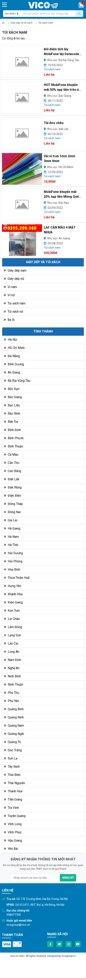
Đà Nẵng (13, 356)
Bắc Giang (14, 397)
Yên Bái (12, 849)
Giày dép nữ (15, 279)
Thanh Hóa (14, 791)
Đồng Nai (14, 512)
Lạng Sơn (14, 635)
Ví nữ (11, 295)
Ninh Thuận (15, 684)
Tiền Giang (14, 799)
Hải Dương (15, 553)
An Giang (13, 372)
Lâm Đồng (14, 627)
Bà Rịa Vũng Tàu (18, 381)
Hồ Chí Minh (16, 348)
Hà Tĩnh (12, 545)
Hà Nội (12, 339)
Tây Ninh (13, 767)
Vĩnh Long (14, 824)
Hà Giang (13, 528)
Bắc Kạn (13, 389)
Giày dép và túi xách (22, 22)
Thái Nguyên (16, 783)
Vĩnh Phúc (14, 832)
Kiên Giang (15, 602)
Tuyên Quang (16, 816)
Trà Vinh (13, 808)
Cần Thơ (13, 463)
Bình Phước (15, 438)
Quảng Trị (14, 742)
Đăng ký (68, 877)
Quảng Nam (15, 725)
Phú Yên (13, 701)
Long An (13, 652)
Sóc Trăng (14, 750)
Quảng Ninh (15, 717)
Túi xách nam (45, 22)
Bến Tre (12, 422)
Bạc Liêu (13, 405)
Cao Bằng (14, 471)
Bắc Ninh (13, 413)
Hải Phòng (14, 561)
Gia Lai (12, 520)
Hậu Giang (14, 840)
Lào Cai (12, 643)
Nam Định (14, 660)
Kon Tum (13, 610)
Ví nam (12, 287)
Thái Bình (13, 775)
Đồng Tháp (15, 504)
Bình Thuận (15, 446)
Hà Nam (13, 537)
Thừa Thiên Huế (18, 578)
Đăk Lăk (13, 479)
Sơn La (12, 758)
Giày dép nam (16, 270)
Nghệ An (13, 668)
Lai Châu (13, 619)
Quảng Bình (15, 709)
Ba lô (11, 320)
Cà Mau (12, 454)
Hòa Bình (13, 569)
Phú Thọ (13, 693)
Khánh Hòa (15, 594)
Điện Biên (14, 496)
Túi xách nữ (15, 311)
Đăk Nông (14, 487)
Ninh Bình (14, 676)
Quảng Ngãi (15, 734)
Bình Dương (15, 364)
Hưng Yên (14, 586)
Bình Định (14, 430)
